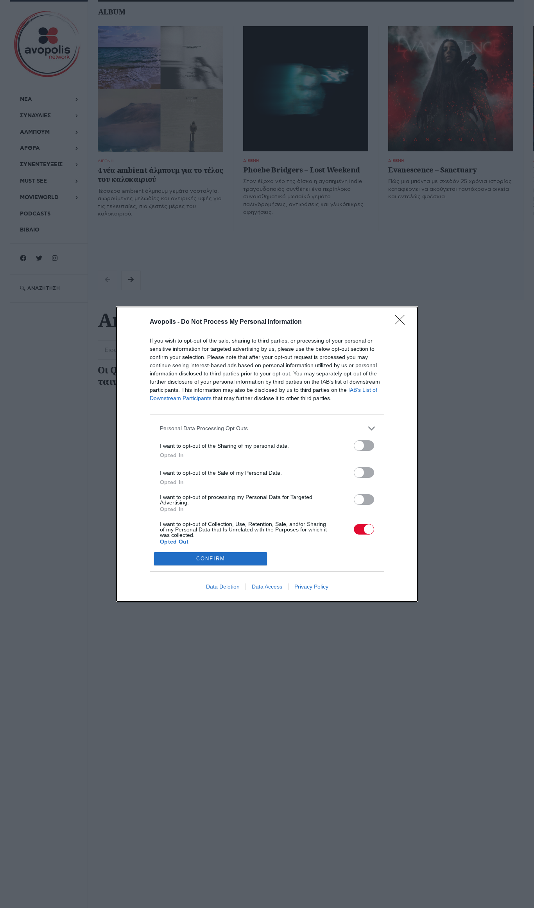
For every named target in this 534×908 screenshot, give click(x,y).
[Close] (402, 322)
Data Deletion (223, 586)
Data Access (267, 586)
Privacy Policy (311, 586)
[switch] (364, 445)
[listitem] (267, 428)
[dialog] (267, 454)
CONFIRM (210, 559)
